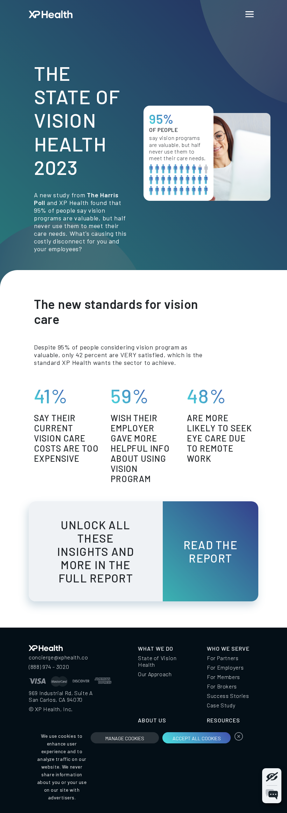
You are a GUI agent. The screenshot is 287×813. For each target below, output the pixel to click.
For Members (223, 676)
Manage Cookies (124, 738)
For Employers (225, 667)
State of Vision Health (157, 661)
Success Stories (228, 695)
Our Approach (155, 674)
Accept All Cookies (197, 738)
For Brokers (222, 686)
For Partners (223, 658)
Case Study (221, 705)
